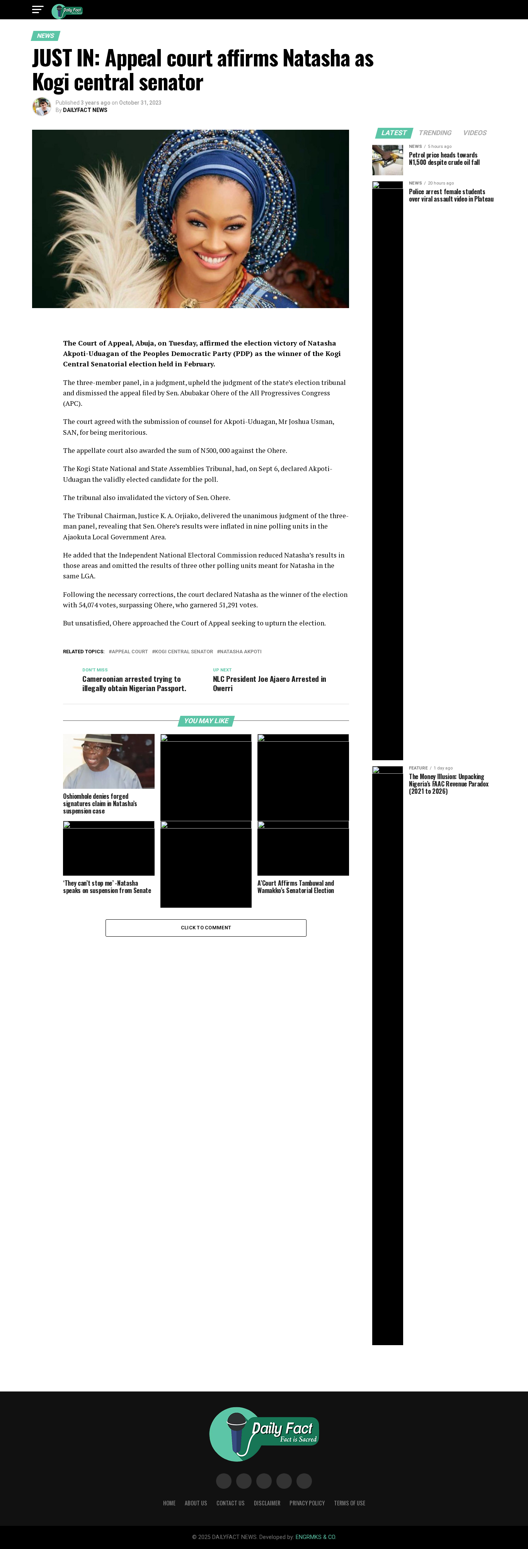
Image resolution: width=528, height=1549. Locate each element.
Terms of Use (349, 1503)
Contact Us (230, 1503)
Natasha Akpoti (241, 651)
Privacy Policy (307, 1503)
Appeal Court (130, 651)
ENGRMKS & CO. (316, 1537)
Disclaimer (267, 1503)
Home (169, 1503)
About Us (196, 1503)
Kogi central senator (184, 651)
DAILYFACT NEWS (85, 110)
